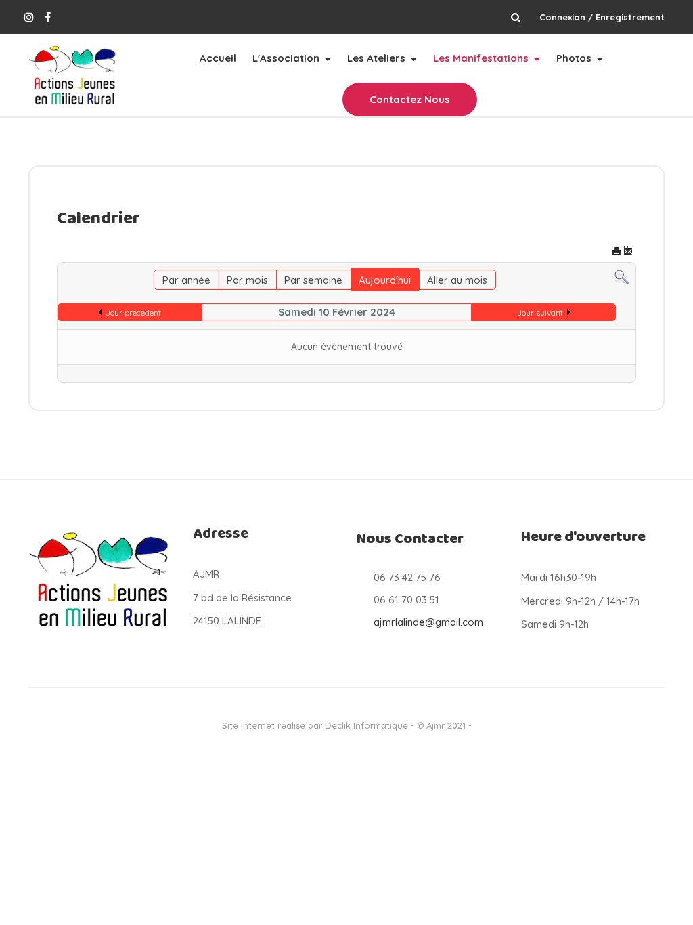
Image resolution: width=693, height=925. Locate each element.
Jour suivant (540, 312)
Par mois (247, 280)
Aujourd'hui (385, 280)
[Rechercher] (621, 276)
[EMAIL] (628, 252)
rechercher (515, 17)
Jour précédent (133, 312)
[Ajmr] (73, 75)
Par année (186, 280)
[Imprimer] (616, 252)
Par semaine (313, 280)
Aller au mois (457, 280)
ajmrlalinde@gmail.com (428, 622)
